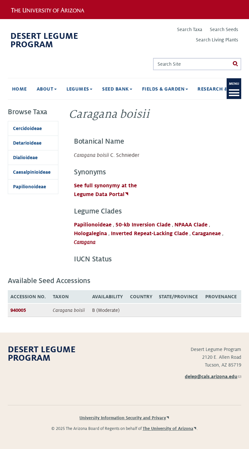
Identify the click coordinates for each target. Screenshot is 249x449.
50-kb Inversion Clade (143, 225)
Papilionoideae (93, 225)
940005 (18, 310)
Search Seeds (224, 29)
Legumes (78, 89)
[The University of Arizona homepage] (52, 9)
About (46, 89)
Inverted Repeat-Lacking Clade (149, 233)
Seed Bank (116, 89)
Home (19, 89)
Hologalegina (90, 233)
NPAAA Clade (191, 225)
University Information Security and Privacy (122, 418)
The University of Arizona (168, 428)
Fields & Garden (164, 89)
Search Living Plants (217, 39)
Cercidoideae (27, 128)
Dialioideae (25, 157)
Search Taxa (189, 29)
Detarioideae (27, 143)
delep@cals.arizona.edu (213, 376)
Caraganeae (206, 233)
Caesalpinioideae (32, 172)
